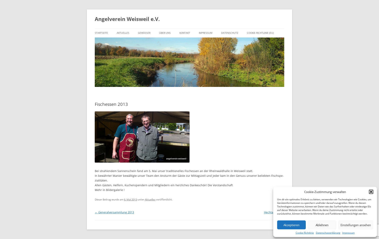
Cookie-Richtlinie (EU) (260, 33)
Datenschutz (229, 33)
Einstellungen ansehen (356, 225)
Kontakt (184, 33)
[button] (371, 192)
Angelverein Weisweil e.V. (127, 19)
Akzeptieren (291, 225)
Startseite (101, 33)
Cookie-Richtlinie (305, 232)
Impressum (348, 232)
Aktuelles (123, 33)
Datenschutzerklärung (328, 232)
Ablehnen (322, 225)
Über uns (165, 33)
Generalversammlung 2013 (114, 212)
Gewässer (144, 33)
